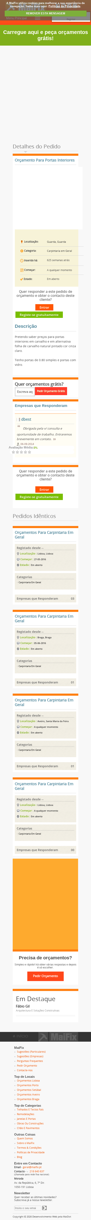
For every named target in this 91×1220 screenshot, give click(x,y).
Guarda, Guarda (56, 241)
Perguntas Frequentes (30, 1061)
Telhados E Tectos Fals (30, 1109)
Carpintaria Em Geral (29, 582)
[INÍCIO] (58, 1040)
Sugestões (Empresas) (30, 1056)
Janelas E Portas (26, 1118)
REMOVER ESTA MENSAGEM (45, 13)
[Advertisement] (45, 93)
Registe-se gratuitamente (39, 315)
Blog (19, 1157)
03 (72, 598)
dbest (25, 419)
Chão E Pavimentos (28, 1128)
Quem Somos (25, 1138)
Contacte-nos (25, 1070)
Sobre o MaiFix (25, 1143)
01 (72, 682)
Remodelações (25, 1114)
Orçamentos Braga (28, 1099)
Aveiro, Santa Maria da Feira (53, 721)
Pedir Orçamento (27, 1065)
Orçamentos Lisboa (28, 1080)
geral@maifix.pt (32, 1167)
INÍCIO (21, 1036)
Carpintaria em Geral (59, 250)
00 (72, 850)
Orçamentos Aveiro (28, 1094)
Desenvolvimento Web (44, 1216)
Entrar (44, 307)
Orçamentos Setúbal (29, 1090)
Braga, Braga (44, 637)
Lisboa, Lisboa (45, 553)
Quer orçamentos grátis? (39, 384)
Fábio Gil (23, 1006)
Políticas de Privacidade (64, 6)
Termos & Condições (29, 1147)
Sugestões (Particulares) (31, 1051)
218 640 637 (37, 1171)
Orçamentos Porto (28, 1085)
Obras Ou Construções (30, 1123)
